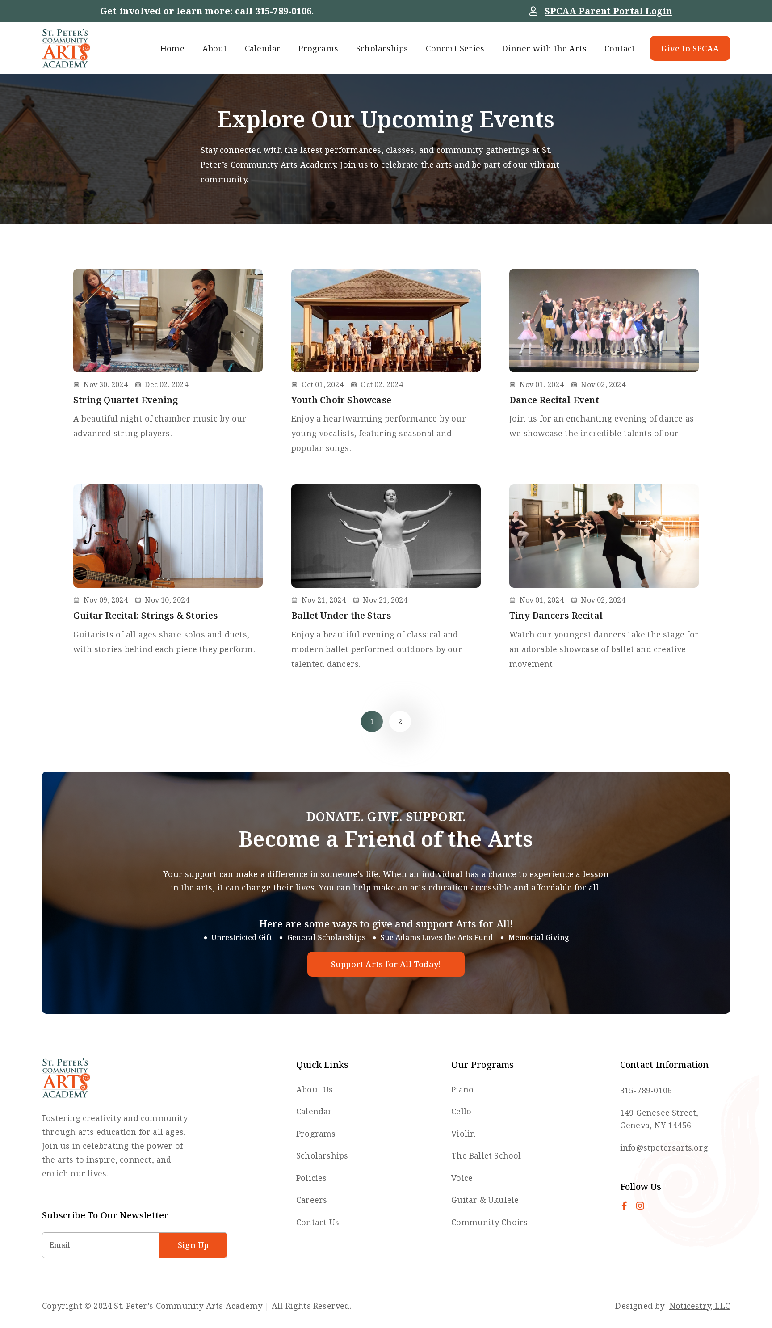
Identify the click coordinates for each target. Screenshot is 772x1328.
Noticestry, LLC (699, 1305)
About (214, 48)
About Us (314, 1089)
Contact (619, 48)
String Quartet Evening (125, 400)
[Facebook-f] (624, 1206)
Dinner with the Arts (544, 48)
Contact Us (317, 1222)
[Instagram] (640, 1206)
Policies (311, 1177)
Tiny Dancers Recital (556, 615)
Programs (318, 48)
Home (172, 48)
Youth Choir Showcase (341, 400)
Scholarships (382, 48)
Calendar (263, 48)
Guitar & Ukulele (485, 1199)
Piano (462, 1089)
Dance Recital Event (554, 400)
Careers (311, 1199)
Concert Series (455, 48)
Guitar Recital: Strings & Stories (145, 615)
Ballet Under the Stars (341, 615)
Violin (463, 1133)
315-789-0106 (283, 11)
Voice (462, 1177)
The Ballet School (486, 1155)
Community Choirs (489, 1222)
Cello (461, 1111)
